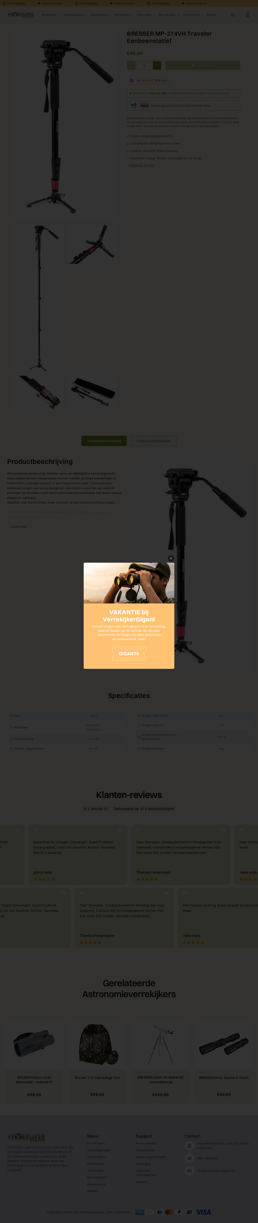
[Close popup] (171, 558)
